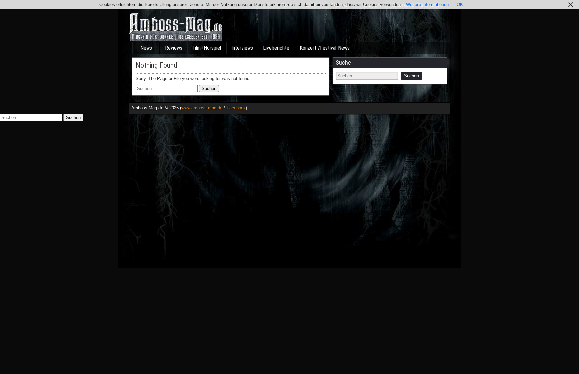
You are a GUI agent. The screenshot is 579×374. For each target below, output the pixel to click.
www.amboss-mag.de (201, 107)
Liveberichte (276, 48)
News (146, 48)
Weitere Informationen (427, 4)
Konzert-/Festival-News (325, 48)
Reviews (173, 48)
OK (460, 4)
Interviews (242, 48)
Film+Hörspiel (206, 48)
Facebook (236, 107)
